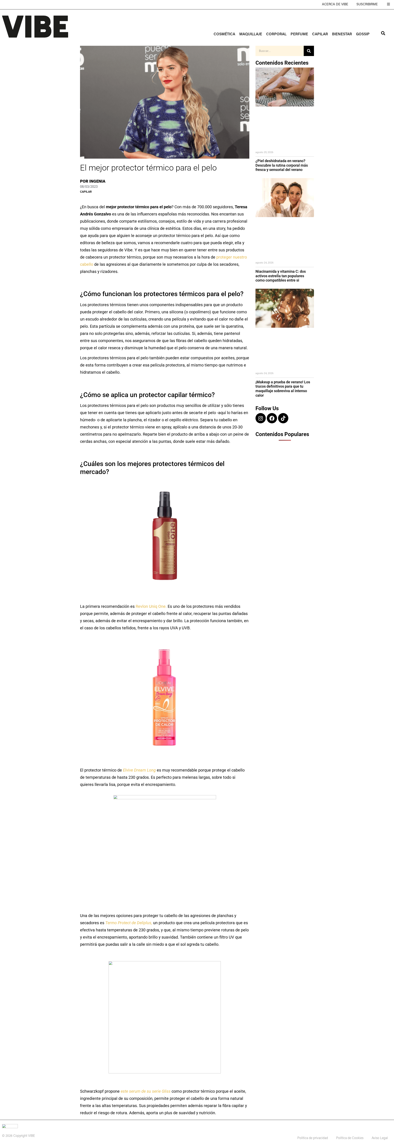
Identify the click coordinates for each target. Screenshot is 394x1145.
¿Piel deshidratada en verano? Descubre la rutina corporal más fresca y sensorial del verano (281, 165)
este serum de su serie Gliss (146, 1091)
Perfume (299, 34)
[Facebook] (272, 418)
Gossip (363, 34)
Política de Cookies (349, 1138)
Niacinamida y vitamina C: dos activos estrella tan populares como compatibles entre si (280, 275)
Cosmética (224, 34)
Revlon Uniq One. (151, 606)
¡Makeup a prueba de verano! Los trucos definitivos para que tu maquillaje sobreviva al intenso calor (282, 388)
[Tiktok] (283, 418)
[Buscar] (309, 51)
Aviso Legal (380, 1138)
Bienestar (342, 34)
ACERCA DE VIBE (335, 4)
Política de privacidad (312, 1138)
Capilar (320, 34)
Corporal (276, 34)
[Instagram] (260, 418)
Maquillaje (250, 34)
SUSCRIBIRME (367, 4)
